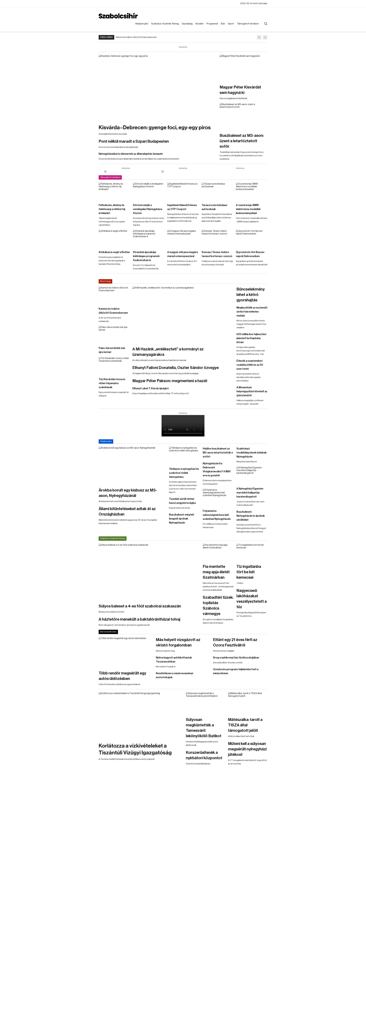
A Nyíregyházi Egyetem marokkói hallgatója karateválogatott (249, 492)
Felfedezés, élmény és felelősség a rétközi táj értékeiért (112, 209)
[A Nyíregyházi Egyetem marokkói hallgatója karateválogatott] (251, 475)
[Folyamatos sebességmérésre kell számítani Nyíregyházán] (218, 497)
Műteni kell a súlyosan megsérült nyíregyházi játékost (247, 749)
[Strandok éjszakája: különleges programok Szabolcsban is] (148, 238)
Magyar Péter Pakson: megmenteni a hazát (169, 381)
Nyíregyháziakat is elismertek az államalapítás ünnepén (131, 154)
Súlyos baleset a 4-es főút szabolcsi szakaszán (140, 606)
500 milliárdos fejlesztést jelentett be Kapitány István (251, 338)
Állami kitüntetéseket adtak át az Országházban (127, 511)
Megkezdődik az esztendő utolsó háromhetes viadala (251, 311)
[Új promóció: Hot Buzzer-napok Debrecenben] (251, 238)
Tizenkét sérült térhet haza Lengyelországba (182, 501)
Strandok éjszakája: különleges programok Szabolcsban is (146, 256)
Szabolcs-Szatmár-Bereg (165, 23)
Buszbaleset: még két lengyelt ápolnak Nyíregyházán (181, 518)
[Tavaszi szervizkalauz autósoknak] (217, 191)
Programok (212, 23)
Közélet (199, 23)
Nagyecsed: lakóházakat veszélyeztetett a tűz (251, 599)
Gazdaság (187, 23)
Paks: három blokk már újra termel (112, 350)
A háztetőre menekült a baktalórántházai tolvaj (139, 619)
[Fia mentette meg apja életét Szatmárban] (218, 552)
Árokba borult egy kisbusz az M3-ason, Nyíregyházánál (128, 493)
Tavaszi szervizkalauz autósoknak (214, 207)
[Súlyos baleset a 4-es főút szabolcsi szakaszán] (149, 572)
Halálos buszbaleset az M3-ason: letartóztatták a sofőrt (218, 452)
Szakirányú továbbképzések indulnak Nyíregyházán (251, 452)
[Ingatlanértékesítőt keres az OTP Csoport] (183, 191)
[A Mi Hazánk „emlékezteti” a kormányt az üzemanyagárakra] (183, 314)
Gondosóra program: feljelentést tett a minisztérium (235, 671)
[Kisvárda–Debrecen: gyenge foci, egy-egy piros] (158, 88)
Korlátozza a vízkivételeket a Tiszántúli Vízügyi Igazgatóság (135, 749)
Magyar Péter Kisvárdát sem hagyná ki (240, 90)
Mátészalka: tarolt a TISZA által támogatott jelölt (245, 725)
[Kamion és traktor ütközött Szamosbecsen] (114, 295)
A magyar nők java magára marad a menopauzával (182, 254)
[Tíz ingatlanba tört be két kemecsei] (251, 552)
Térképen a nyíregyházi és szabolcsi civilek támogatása (184, 473)
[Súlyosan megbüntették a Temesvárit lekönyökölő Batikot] (205, 703)
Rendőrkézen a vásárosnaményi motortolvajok (174, 675)
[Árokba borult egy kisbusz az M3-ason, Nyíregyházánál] (132, 466)
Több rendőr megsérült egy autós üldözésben (122, 676)
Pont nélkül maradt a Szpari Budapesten (134, 141)
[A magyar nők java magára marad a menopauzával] (183, 238)
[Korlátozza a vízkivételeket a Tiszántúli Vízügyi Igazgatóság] (141, 716)
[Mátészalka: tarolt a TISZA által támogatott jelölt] (247, 703)
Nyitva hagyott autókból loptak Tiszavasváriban (174, 659)
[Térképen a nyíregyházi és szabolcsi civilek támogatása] (184, 455)
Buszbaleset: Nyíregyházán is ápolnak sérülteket (250, 516)
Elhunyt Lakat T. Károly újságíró (150, 388)
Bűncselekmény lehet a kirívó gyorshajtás (250, 294)
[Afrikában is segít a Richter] (114, 238)
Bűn (223, 23)
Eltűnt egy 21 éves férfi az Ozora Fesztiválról (235, 642)
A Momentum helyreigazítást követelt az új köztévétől (251, 391)
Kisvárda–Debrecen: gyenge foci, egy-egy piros (155, 127)
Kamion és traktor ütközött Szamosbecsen (136, 37)
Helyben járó (141, 23)
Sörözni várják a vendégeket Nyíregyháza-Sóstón (148, 209)
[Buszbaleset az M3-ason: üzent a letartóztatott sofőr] (243, 116)
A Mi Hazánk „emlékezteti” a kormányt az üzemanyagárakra (168, 352)
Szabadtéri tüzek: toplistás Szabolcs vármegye (218, 605)
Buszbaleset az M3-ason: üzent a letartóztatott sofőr (242, 141)
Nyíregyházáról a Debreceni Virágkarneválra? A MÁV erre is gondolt (217, 469)
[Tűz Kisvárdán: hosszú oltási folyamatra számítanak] (114, 365)
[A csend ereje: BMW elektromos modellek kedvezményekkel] (251, 191)
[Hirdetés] (125, 171)
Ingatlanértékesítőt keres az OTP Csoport (182, 207)
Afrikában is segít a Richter (114, 252)
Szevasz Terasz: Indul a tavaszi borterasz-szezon (217, 254)
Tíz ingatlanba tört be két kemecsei (248, 572)
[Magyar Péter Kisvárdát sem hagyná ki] (243, 68)
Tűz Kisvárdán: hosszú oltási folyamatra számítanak (112, 383)
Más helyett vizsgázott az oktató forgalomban (178, 642)
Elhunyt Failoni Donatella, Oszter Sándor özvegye (175, 368)
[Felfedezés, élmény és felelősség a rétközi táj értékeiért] (114, 191)
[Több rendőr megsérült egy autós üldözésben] (126, 652)
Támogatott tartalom (248, 23)
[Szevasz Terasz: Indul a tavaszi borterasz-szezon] (217, 238)
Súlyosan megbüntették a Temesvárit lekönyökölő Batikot (203, 728)
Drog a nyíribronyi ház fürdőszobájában (236, 657)
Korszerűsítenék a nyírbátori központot (204, 755)
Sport (231, 23)
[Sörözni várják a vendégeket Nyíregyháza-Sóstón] (148, 191)
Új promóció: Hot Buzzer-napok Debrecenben (250, 254)
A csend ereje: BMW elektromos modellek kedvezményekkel (248, 209)
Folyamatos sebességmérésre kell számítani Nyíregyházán (217, 515)
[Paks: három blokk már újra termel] (114, 334)
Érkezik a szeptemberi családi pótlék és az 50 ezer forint (249, 365)
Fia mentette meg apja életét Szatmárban (216, 572)
